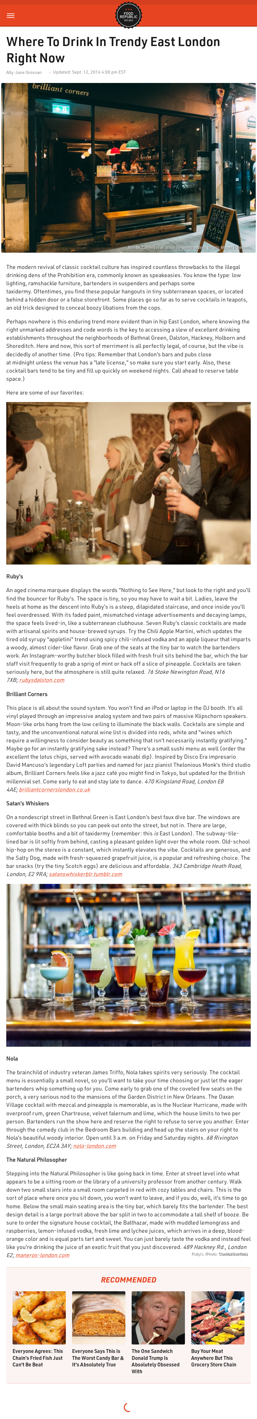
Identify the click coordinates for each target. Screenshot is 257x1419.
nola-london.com (94, 1145)
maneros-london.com (42, 1254)
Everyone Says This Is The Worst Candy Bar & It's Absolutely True (98, 1358)
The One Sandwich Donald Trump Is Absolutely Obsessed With (156, 1361)
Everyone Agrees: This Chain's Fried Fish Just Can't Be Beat (38, 1358)
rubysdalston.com (41, 679)
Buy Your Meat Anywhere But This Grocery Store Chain (213, 1358)
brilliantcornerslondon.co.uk (54, 789)
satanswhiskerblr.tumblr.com (85, 873)
